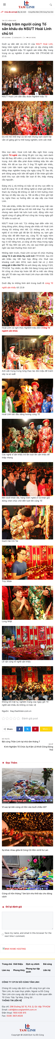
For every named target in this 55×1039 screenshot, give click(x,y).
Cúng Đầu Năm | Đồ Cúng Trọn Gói (35, 12)
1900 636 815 (19, 1012)
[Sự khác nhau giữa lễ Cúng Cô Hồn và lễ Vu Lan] (27, 829)
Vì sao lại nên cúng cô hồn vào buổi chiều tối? (24, 807)
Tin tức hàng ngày (9, 20)
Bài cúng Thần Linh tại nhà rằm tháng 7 (21, 741)
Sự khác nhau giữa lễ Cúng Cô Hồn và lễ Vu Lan (25, 850)
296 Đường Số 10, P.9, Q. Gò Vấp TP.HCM (30, 1006)
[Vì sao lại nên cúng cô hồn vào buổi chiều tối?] (27, 785)
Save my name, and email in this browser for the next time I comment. (28, 934)
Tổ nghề (13, 155)
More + (48, 729)
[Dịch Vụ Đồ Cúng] (26, 4)
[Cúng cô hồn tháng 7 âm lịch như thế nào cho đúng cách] (27, 872)
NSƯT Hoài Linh (44, 44)
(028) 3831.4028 (15, 1015)
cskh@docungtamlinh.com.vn (22, 1009)
